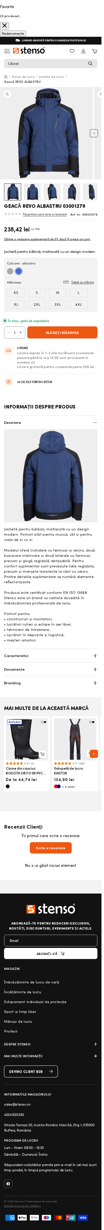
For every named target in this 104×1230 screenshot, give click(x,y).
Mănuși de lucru (18, 1021)
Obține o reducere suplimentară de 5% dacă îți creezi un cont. (47, 239)
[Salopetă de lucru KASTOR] (75, 739)
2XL (37, 304)
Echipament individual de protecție (35, 1001)
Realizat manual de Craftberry (22, 1205)
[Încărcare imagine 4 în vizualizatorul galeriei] (71, 191)
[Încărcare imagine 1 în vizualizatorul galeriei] (12, 191)
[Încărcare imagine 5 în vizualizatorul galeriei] (91, 191)
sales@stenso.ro (17, 1104)
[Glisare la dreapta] (94, 133)
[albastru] (19, 271)
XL (16, 304)
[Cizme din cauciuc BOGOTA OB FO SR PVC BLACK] (27, 739)
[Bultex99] (51, 909)
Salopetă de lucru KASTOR (68, 770)
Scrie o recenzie (50, 847)
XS (16, 292)
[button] (50, 63)
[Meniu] (7, 51)
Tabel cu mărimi (82, 282)
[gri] (10, 271)
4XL (78, 304)
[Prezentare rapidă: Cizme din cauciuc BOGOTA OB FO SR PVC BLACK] (42, 754)
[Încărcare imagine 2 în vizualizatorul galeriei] (32, 191)
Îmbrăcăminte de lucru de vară (31, 982)
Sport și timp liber (20, 1011)
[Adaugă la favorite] (43, 722)
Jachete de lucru (51, 76)
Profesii (11, 1031)
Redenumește (13, 33)
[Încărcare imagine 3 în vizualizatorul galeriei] (52, 191)
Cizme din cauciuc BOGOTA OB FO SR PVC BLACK (24, 773)
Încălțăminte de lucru (22, 991)
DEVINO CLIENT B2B (26, 1071)
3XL (58, 304)
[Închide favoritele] (4, 25)
